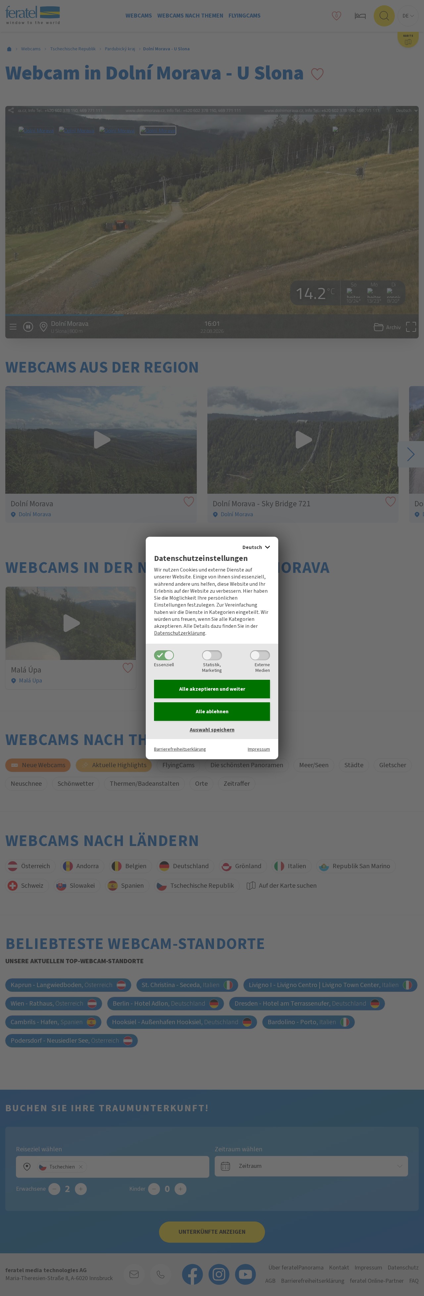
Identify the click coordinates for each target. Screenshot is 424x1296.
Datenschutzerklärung (179, 633)
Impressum (259, 749)
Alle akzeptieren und (212, 689)
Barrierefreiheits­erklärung (180, 749)
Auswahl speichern (212, 729)
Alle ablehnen (212, 711)
